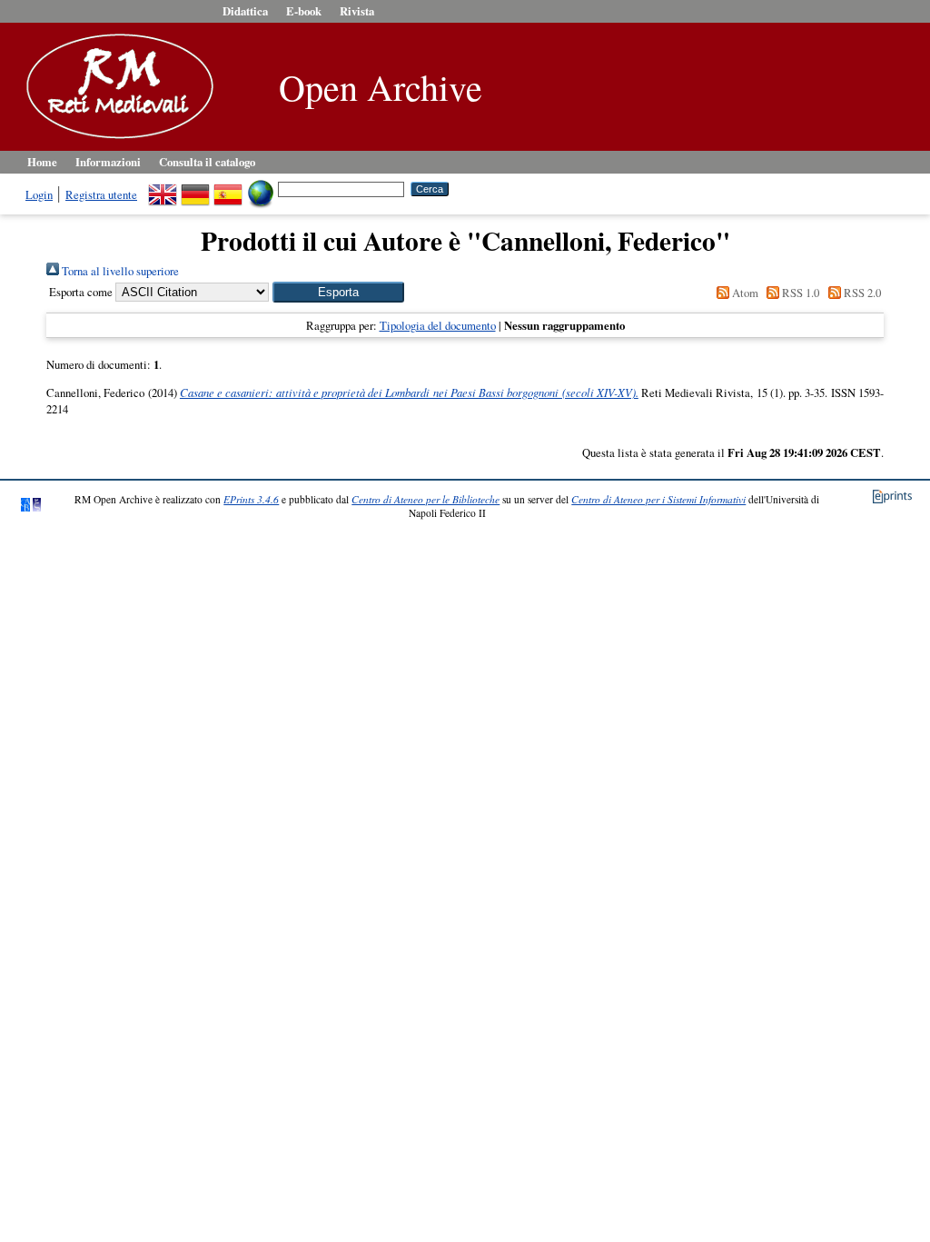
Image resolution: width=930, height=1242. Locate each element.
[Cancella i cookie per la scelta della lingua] (260, 188)
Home (42, 162)
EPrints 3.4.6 (251, 499)
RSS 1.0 (799, 292)
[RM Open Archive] (115, 140)
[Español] (227, 188)
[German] (195, 188)
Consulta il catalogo (207, 162)
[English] (162, 188)
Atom (743, 292)
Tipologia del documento (438, 325)
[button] (338, 292)
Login (39, 194)
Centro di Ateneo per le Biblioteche (425, 499)
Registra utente (101, 194)
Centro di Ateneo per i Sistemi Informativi (658, 499)
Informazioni (108, 162)
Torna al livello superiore (119, 271)
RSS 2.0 (860, 292)
